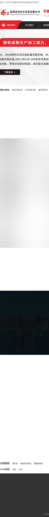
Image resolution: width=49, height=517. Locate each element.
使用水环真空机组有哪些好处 (19, 436)
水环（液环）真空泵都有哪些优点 (21, 441)
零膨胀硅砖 (38, 463)
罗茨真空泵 (26, 499)
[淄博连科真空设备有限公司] (20, 16)
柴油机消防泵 (25, 463)
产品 (20, 469)
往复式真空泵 (17, 90)
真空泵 (15, 463)
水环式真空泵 (30, 90)
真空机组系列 (27, 503)
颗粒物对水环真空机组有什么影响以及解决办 (26, 446)
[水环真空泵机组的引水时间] (22, 423)
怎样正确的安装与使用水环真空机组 (22, 430)
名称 (14, 469)
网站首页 (11, 25)
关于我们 (29, 25)
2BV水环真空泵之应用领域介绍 (20, 452)
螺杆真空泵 (43, 90)
